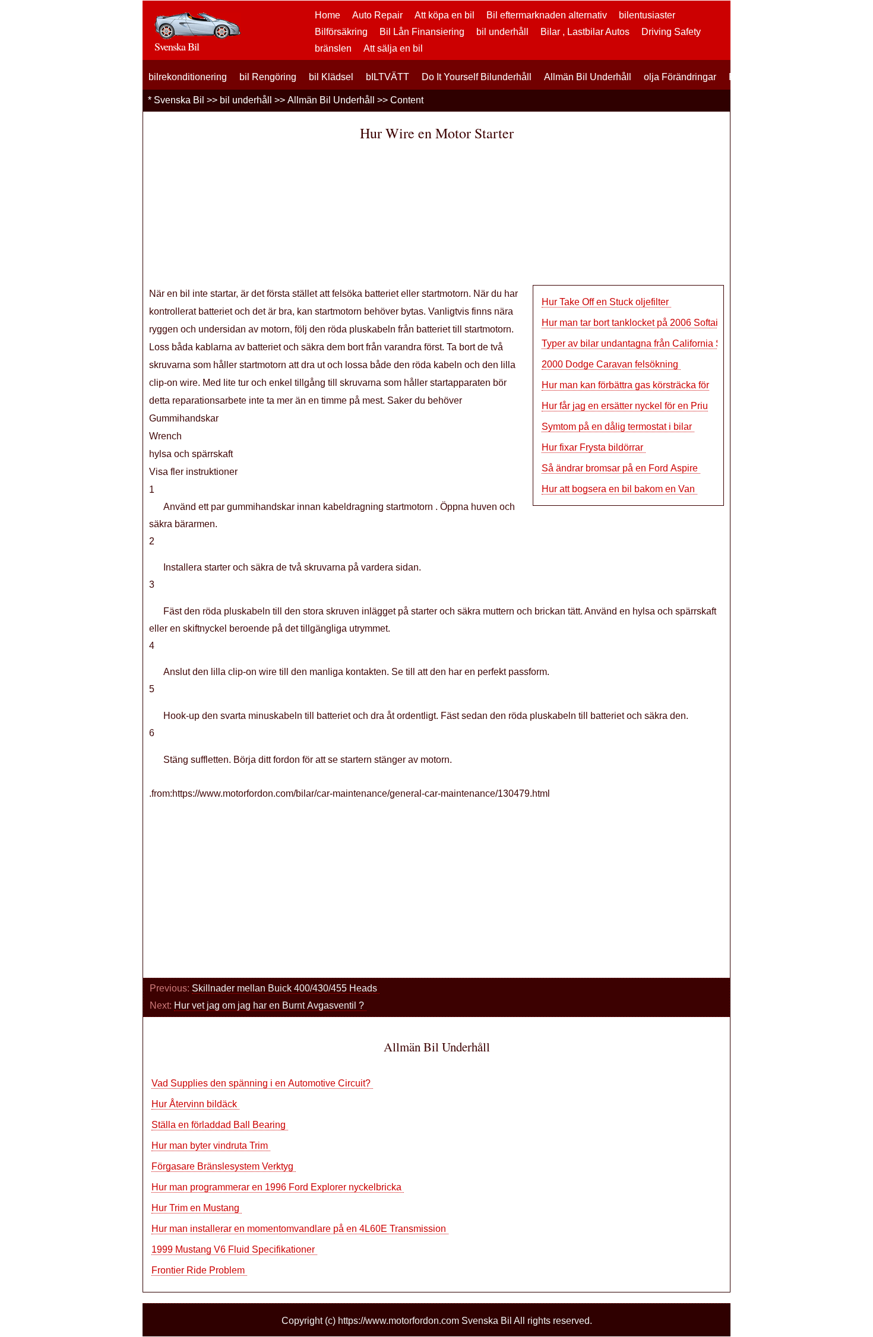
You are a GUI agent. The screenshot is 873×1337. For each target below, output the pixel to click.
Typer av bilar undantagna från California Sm (636, 343)
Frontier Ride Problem (199, 1270)
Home (327, 15)
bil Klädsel (331, 77)
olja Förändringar (680, 77)
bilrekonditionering (187, 77)
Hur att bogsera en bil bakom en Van (619, 489)
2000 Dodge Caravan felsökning (611, 364)
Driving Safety (671, 32)
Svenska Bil (179, 100)
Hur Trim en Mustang (196, 1208)
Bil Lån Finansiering (421, 32)
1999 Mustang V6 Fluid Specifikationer (234, 1249)
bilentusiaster (647, 15)
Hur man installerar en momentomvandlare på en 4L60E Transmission (299, 1229)
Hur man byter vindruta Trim (210, 1145)
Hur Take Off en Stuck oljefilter (606, 302)
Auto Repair (377, 15)
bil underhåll (502, 32)
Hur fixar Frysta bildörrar (594, 447)
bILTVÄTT (387, 77)
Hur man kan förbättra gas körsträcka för (625, 385)
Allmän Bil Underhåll (587, 77)
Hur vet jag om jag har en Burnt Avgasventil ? (270, 1005)
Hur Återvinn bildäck (195, 1104)
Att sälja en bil (393, 48)
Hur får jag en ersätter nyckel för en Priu (625, 406)
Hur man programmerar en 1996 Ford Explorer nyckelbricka (277, 1187)
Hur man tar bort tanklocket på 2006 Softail (632, 323)
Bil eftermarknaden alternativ (546, 15)
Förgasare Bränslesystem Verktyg (223, 1166)
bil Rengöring (267, 77)
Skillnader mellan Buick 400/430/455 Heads (285, 988)
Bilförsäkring (341, 32)
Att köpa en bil (445, 15)
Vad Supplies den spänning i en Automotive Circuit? (262, 1083)
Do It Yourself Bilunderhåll (477, 77)
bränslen (333, 48)
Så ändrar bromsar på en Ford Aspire (621, 468)
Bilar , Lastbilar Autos (585, 32)
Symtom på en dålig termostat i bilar (618, 427)
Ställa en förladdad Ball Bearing (219, 1125)
